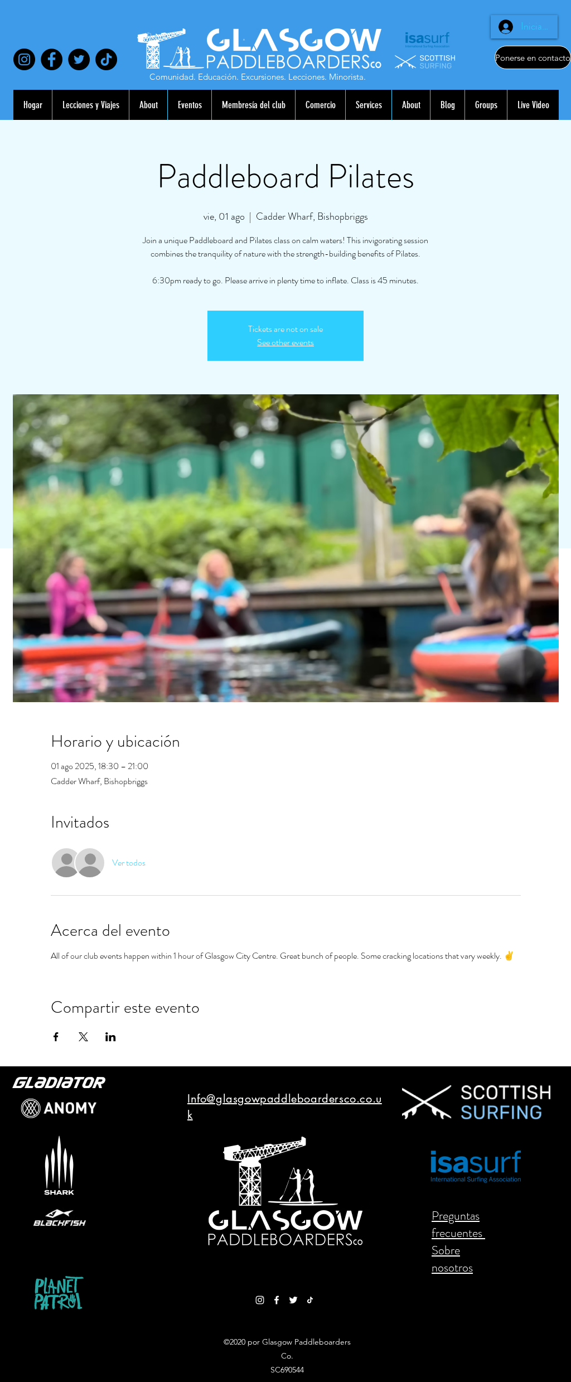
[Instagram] (24, 59)
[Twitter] (79, 59)
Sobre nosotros (452, 1258)
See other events (285, 342)
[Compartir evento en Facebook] (56, 1036)
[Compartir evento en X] (83, 1036)
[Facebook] (51, 59)
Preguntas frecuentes (458, 1224)
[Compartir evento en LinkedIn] (110, 1036)
